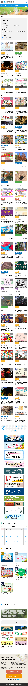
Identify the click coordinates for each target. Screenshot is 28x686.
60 (21, 428)
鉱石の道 (15, 613)
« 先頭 (3, 426)
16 (2, 538)
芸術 (24, 610)
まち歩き (19, 610)
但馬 (9, 616)
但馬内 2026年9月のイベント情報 (7, 563)
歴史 (3, 613)
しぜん (21, 5)
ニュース (7, 5)
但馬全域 (5, 31)
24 (6, 541)
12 (14, 536)
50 (18, 428)
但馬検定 (14, 616)
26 (14, 541)
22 (25, 538)
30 (22, 426)
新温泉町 (10, 31)
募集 (15, 25)
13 (17, 536)
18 (10, 538)
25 (10, 541)
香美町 (5, 33)
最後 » (15, 430)
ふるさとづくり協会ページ (13, 676)
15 (25, 536)
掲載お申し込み (13, 671)
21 (21, 538)
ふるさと (17, 5)
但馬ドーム (4, 616)
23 (2, 541)
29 (25, 541)
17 (6, 538)
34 (9, 428)
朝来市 (15, 31)
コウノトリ (21, 613)
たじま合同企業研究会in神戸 (20, 577)
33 (6, 428)
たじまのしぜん (7, 27)
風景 (8, 610)
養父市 (23, 31)
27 (17, 541)
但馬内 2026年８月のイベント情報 (21, 563)
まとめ (3, 610)
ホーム (2, 5)
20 (16, 426)
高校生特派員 (8, 613)
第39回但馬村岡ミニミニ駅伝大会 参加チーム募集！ (7, 593)
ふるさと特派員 (20, 25)
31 (25, 426)
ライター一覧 (13, 622)
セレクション (13, 610)
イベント (12, 5)
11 (10, 536)
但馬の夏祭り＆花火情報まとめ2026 (7, 578)
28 (21, 541)
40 (15, 428)
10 (6, 536)
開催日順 (10, 37)
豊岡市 (19, 31)
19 (14, 538)
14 (21, 536)
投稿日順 (5, 37)
